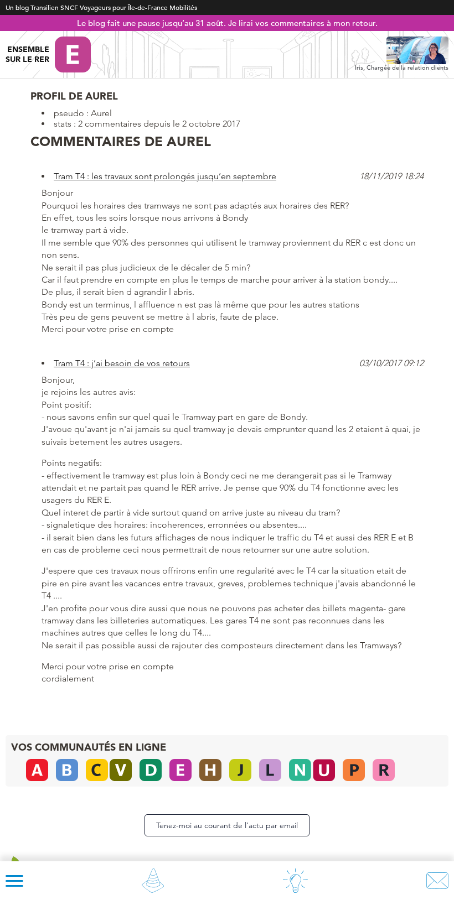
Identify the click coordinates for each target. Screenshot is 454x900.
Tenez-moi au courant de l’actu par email (227, 825)
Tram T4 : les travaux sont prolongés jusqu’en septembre (165, 176)
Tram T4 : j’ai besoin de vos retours (122, 363)
